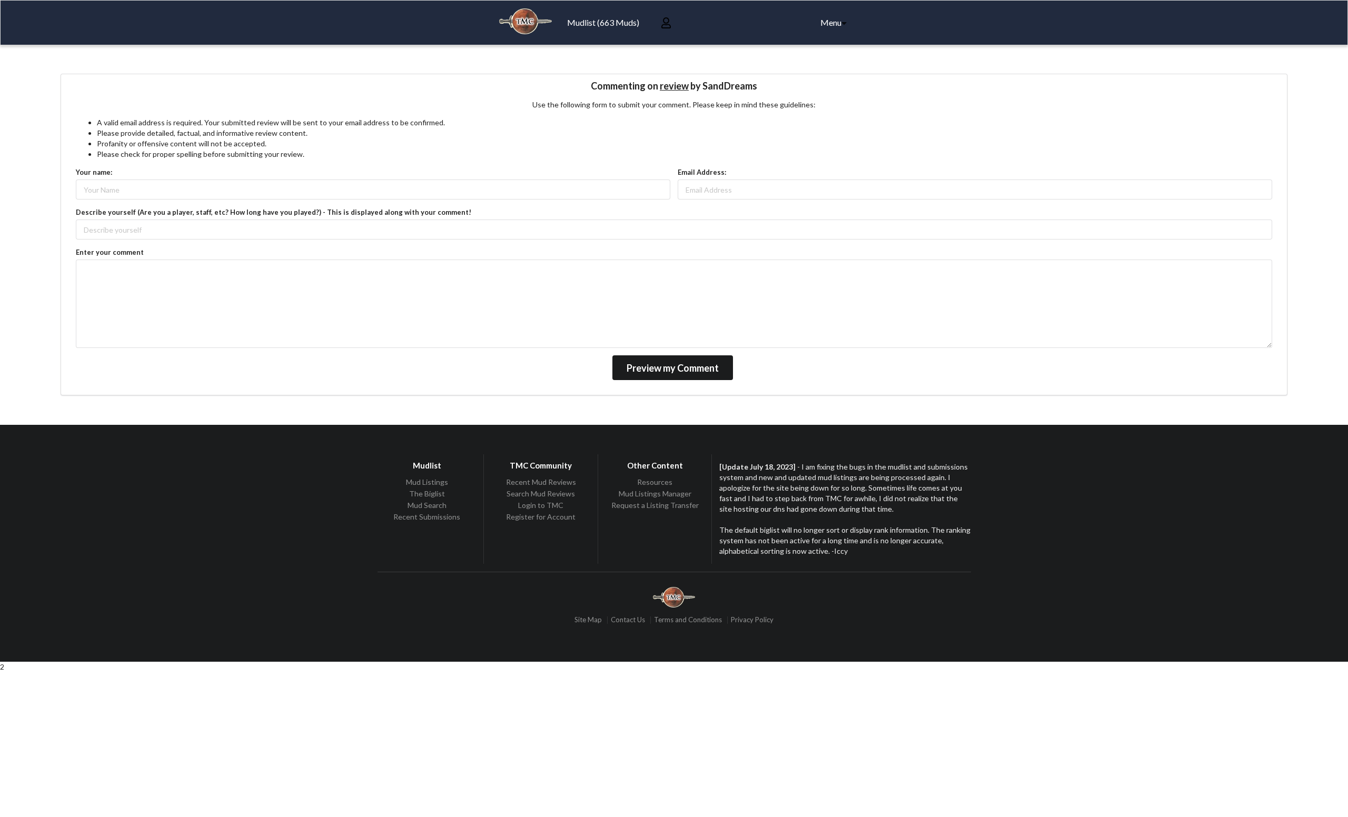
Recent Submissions (426, 516)
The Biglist (427, 493)
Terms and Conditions (688, 619)
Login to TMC (540, 505)
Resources (654, 482)
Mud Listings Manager (655, 493)
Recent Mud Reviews (541, 482)
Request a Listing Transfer (655, 505)
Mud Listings (427, 482)
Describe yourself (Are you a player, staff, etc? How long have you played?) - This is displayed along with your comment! (273, 212)
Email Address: (702, 172)
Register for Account (541, 516)
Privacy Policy (752, 619)
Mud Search (427, 505)
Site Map (588, 619)
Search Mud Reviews (541, 493)
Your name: (94, 172)
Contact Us (628, 619)
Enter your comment (110, 252)
